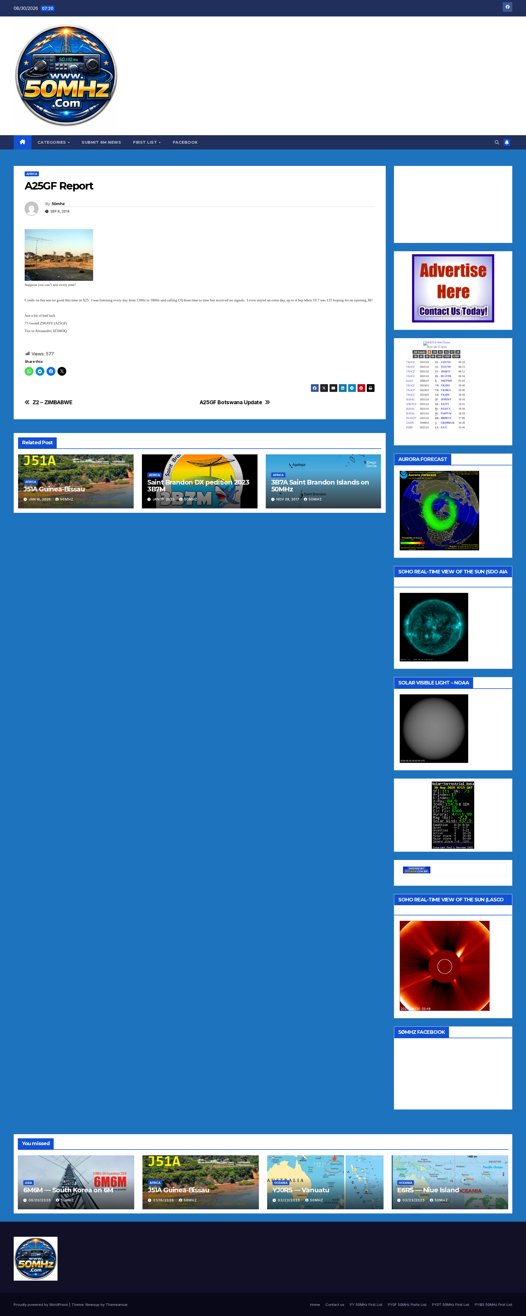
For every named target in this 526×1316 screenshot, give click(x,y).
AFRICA (31, 174)
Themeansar (116, 1304)
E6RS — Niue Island (428, 1190)
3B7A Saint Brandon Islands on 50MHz (320, 485)
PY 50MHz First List (366, 1304)
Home (315, 1304)
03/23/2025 (289, 1200)
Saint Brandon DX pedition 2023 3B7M (198, 485)
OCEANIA (281, 1182)
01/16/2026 (164, 1200)
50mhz (58, 203)
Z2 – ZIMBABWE (53, 402)
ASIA (28, 1182)
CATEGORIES (52, 142)
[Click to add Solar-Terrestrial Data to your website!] (453, 814)
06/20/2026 (40, 1200)
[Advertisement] (441, 203)
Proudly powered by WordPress (41, 1304)
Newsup (92, 1304)
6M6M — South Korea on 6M (68, 1190)
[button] (497, 142)
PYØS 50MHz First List (493, 1304)
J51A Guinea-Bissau (54, 489)
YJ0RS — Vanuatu (301, 1190)
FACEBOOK (185, 142)
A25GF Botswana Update (231, 402)
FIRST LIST (145, 142)
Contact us (334, 1304)
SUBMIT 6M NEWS (101, 142)
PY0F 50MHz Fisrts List (407, 1304)
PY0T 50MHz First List (450, 1304)
